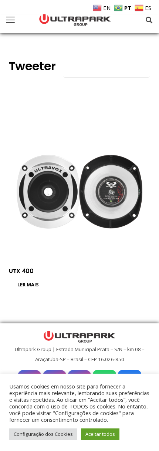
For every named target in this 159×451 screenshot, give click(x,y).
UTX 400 (21, 271)
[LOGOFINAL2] (75, 20)
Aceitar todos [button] (100, 434)
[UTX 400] (79, 191)
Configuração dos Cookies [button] (43, 434)
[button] (10, 20)
